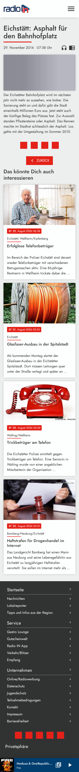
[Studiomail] (18, 735)
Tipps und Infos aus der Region (30, 612)
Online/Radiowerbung (23, 679)
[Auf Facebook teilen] (23, 145)
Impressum (14, 714)
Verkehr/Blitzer (18, 652)
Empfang (13, 659)
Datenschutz (16, 686)
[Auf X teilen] (34, 145)
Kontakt (12, 707)
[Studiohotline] (60, 735)
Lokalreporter (16, 605)
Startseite (15, 590)
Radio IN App (17, 645)
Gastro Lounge (18, 631)
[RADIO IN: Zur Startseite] (34, 8)
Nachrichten (16, 598)
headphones (64, 48)
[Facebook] (28, 735)
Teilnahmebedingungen (24, 700)
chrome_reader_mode (72, 48)
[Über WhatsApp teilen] (44, 145)
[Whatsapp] (50, 735)
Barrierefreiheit (18, 721)
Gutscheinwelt (17, 638)
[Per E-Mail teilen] (55, 145)
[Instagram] (39, 735)
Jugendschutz (16, 693)
